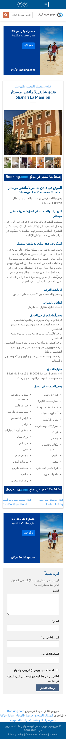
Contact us (31, 734)
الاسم (55, 621)
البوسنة (38, 720)
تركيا (3, 715)
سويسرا (49, 720)
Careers (43, 734)
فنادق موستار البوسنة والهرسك (33, 86)
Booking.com (15, 711)
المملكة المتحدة (44, 715)
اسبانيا (11, 715)
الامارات (27, 720)
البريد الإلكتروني (50, 637)
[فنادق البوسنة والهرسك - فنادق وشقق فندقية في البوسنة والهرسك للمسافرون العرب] (50, 14)
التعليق (55, 590)
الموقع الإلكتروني (50, 653)
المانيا (20, 715)
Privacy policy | (17, 734)
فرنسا (29, 715)
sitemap (54, 734)
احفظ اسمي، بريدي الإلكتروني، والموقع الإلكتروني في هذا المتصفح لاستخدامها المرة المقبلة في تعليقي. (33, 675)
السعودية (15, 720)
